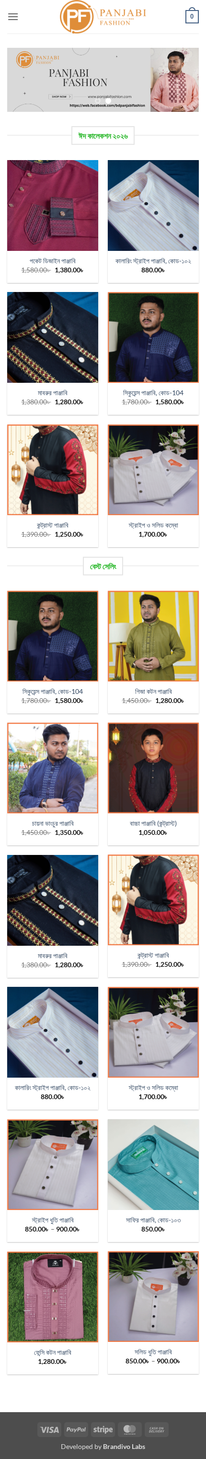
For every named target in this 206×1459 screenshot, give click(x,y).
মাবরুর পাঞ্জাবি (53, 393)
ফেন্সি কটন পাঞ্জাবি (52, 1352)
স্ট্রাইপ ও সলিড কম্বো (153, 525)
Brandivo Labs (124, 1446)
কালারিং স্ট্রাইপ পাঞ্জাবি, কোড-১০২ (153, 261)
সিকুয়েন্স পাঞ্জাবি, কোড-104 (153, 393)
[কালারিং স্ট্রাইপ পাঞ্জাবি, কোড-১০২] (153, 205)
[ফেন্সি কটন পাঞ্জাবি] (52, 1297)
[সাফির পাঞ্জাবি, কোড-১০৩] (153, 1164)
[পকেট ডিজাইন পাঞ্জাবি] (52, 205)
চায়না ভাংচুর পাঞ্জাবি (53, 823)
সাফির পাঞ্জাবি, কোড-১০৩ (153, 1220)
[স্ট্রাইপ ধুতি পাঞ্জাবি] (52, 1164)
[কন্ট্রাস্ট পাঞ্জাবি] (52, 469)
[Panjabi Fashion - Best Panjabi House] (103, 16)
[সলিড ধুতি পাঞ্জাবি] (153, 1296)
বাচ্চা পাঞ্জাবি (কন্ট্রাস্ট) (153, 823)
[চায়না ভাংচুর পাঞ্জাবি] (52, 768)
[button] (13, 16)
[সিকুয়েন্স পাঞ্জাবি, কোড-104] (153, 337)
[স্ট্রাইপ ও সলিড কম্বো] (153, 469)
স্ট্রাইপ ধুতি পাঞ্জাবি (53, 1220)
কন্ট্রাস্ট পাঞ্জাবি (53, 525)
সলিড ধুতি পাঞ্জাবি (153, 1352)
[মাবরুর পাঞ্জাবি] (52, 337)
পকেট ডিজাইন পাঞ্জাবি (53, 261)
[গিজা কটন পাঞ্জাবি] (153, 636)
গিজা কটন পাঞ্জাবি (153, 691)
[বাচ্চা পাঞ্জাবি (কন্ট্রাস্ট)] (153, 768)
